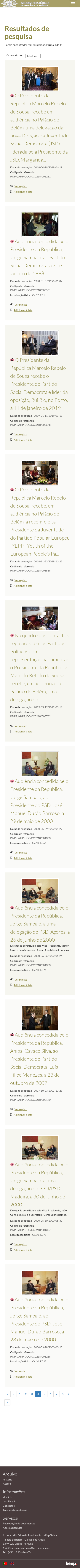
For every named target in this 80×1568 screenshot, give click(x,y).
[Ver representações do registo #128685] (40, 1147)
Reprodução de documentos (19, 1523)
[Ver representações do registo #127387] (40, 224)
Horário (7, 1497)
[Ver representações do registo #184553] (40, 472)
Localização (9, 1501)
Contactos (9, 1505)
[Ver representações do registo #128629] (40, 763)
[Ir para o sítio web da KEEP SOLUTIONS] (71, 1564)
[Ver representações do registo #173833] (40, 78)
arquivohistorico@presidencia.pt (30, 1547)
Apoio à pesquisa (12, 1527)
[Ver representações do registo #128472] (40, 1282)
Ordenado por (15, 55)
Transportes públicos (15, 1509)
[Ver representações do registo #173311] (40, 618)
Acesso (7, 1483)
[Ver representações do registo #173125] (40, 342)
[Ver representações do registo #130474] (40, 1017)
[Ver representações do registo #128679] (40, 890)
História (7, 1479)
